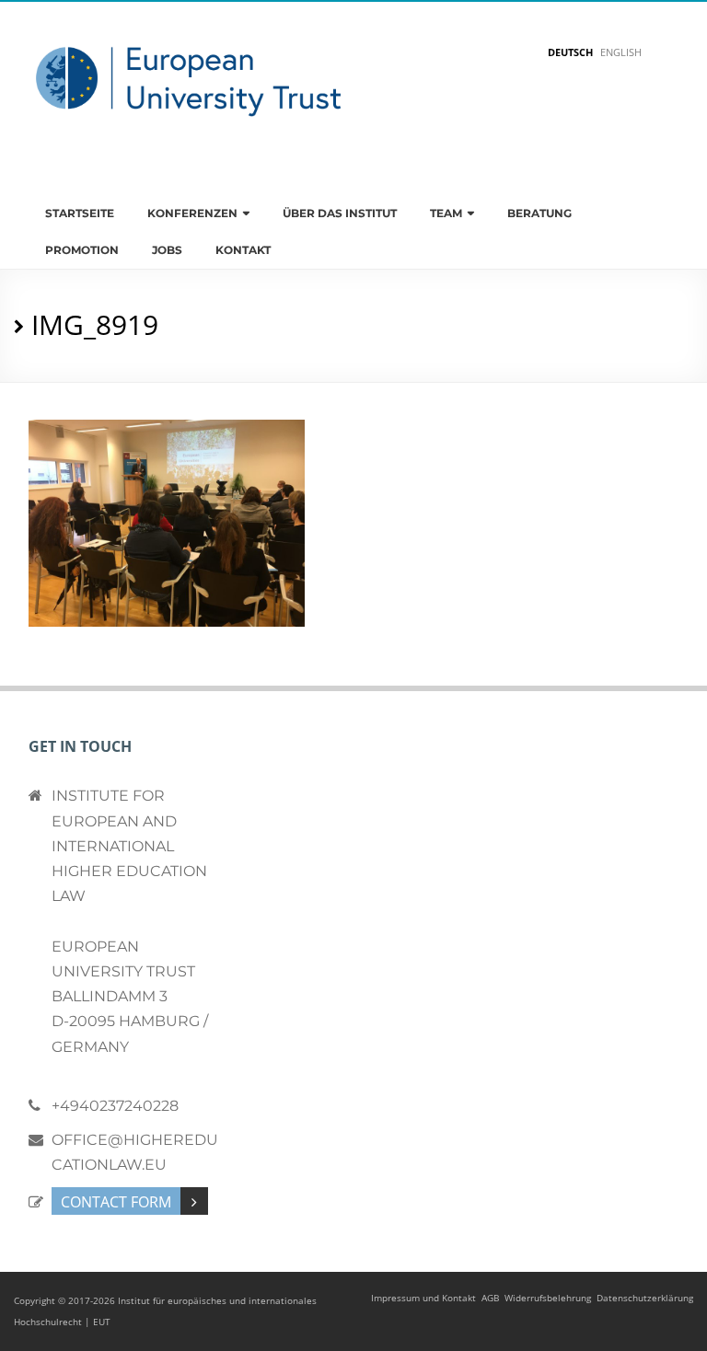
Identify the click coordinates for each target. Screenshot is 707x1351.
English (621, 52)
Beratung (539, 213)
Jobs (167, 250)
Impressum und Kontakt (423, 1297)
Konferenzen (192, 213)
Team (446, 213)
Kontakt (243, 250)
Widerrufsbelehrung (547, 1297)
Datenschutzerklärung (645, 1297)
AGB (490, 1297)
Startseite (79, 213)
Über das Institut (340, 213)
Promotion (82, 250)
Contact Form (116, 1202)
